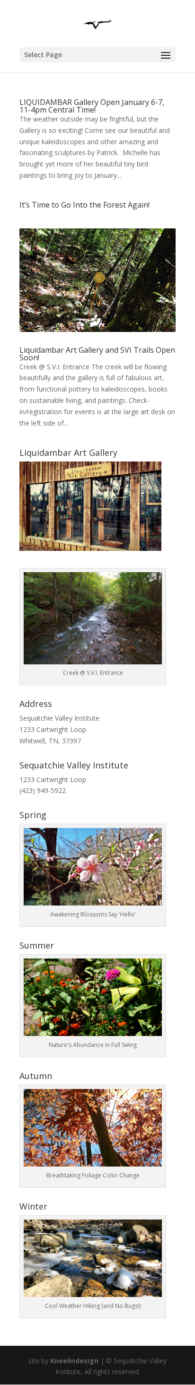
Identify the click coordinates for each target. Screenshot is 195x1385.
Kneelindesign (74, 1360)
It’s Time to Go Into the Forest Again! (84, 205)
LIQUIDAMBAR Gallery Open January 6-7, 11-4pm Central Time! (91, 106)
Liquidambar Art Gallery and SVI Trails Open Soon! (97, 354)
